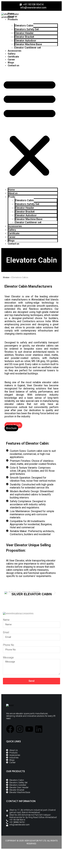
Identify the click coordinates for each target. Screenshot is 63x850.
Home (11, 13)
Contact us (13, 65)
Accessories (14, 50)
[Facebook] (10, 729)
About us (12, 16)
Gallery (11, 53)
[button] (29, 127)
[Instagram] (20, 729)
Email (6, 632)
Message (8, 657)
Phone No (8, 644)
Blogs (11, 62)
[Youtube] (29, 729)
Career (11, 59)
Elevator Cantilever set (27, 47)
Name (6, 619)
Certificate (13, 56)
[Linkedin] (39, 729)
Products (13, 19)
